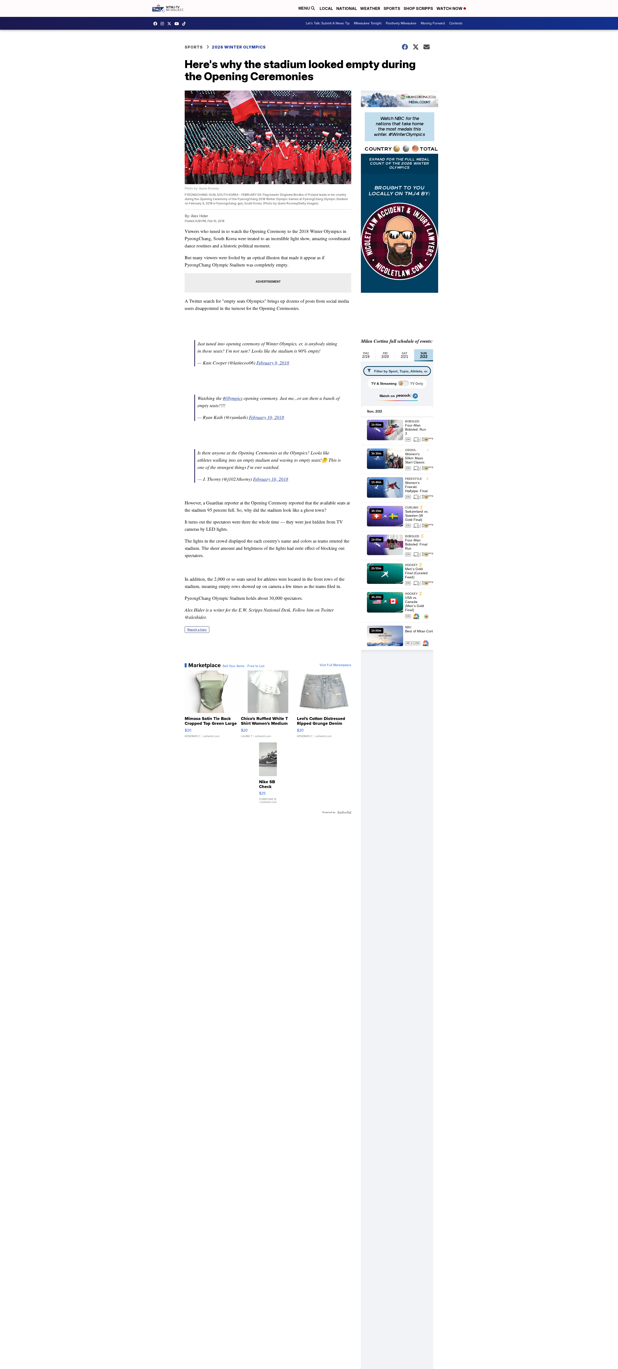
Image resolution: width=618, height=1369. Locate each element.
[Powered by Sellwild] (344, 812)
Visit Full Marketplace (335, 665)
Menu (304, 8)
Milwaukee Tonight (367, 23)
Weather (370, 8)
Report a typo (197, 629)
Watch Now (450, 8)
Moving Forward (433, 23)
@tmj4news (185, 24)
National (346, 8)
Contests (456, 23)
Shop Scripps (418, 8)
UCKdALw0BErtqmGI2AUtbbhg (178, 24)
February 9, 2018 (272, 363)
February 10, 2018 (266, 417)
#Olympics (232, 398)
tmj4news (163, 24)
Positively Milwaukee (401, 23)
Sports (392, 8)
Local (326, 8)
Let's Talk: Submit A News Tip (328, 23)
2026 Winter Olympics (239, 47)
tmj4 (156, 24)
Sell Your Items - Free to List (243, 666)
